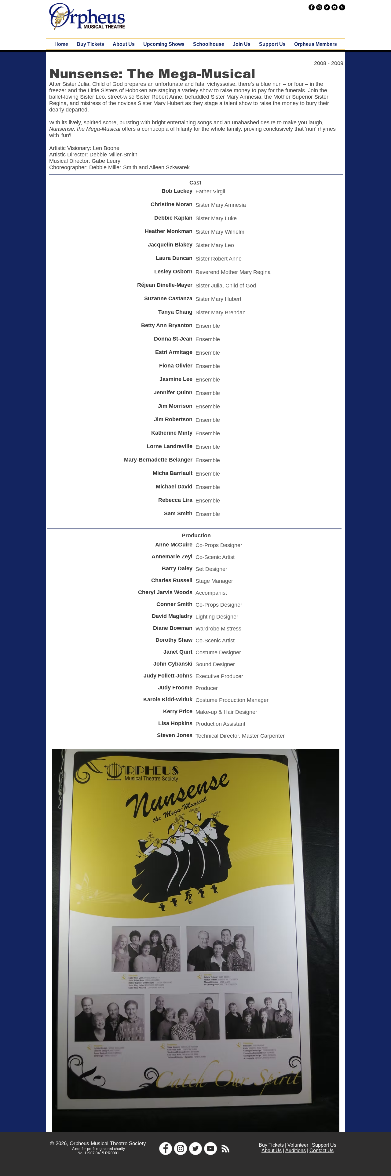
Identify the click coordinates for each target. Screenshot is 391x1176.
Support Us (324, 1145)
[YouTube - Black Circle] (334, 7)
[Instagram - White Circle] (180, 1148)
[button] (164, 44)
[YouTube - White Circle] (210, 1148)
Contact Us (321, 1150)
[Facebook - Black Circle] (312, 7)
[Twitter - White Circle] (195, 1148)
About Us (271, 1150)
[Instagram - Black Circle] (319, 7)
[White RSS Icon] (225, 1148)
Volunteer (297, 1145)
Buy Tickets (271, 1145)
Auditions (295, 1150)
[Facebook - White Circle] (165, 1148)
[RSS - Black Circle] (342, 7)
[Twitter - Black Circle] (327, 7)
